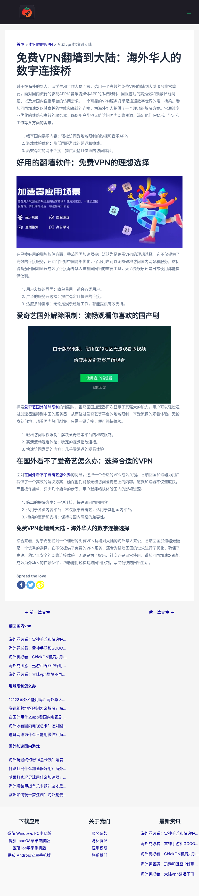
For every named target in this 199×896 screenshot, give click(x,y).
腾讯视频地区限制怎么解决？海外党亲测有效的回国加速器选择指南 (38, 708)
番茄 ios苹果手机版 (29, 847)
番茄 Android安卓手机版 (29, 855)
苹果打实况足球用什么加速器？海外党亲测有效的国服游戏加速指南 (38, 777)
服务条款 (99, 833)
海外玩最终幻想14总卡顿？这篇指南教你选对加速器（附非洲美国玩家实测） (38, 759)
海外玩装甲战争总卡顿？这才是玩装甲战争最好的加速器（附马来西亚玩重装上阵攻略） (38, 786)
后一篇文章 (161, 612)
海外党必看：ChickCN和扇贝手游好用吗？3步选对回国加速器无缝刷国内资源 (38, 656)
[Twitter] (30, 585)
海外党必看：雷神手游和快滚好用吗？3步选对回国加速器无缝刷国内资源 (38, 639)
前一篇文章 (37, 612)
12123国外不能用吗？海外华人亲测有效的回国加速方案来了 (38, 699)
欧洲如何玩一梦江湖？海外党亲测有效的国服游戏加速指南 (38, 794)
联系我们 (99, 855)
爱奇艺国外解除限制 (41, 407)
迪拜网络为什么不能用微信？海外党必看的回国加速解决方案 (38, 734)
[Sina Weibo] (40, 585)
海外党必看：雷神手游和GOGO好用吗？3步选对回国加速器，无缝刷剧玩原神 (38, 648)
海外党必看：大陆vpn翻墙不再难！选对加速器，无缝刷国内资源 (38, 674)
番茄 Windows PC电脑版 (29, 833)
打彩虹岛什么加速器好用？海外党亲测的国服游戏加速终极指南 (38, 768)
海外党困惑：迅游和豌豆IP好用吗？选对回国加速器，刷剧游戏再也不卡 (38, 665)
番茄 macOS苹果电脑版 (29, 840)
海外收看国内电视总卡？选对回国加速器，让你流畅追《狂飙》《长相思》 (38, 725)
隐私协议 (99, 840)
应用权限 (99, 847)
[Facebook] (21, 585)
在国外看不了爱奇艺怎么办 (47, 474)
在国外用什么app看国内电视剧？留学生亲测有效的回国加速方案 (38, 717)
